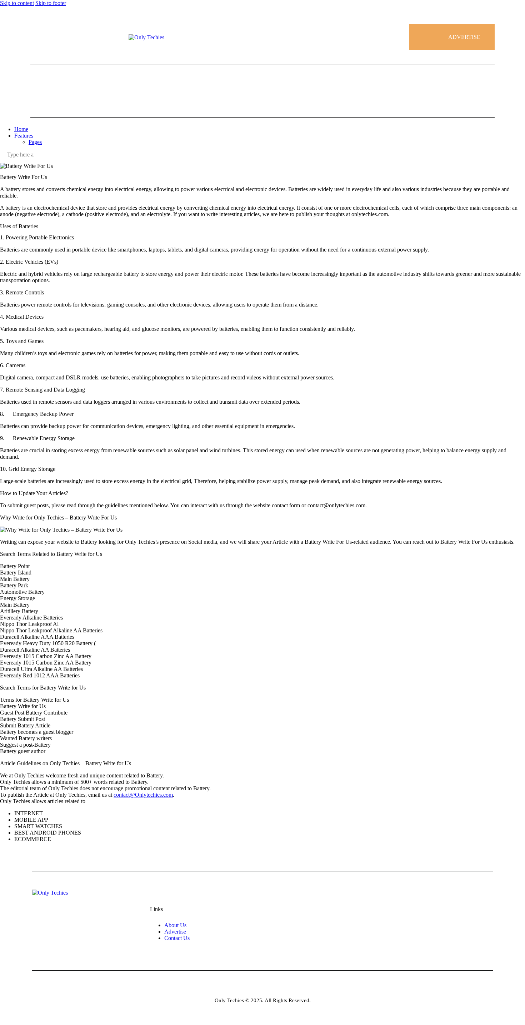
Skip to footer (50, 3)
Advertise (175, 932)
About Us (175, 925)
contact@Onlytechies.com (143, 795)
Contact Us (177, 938)
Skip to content (17, 3)
